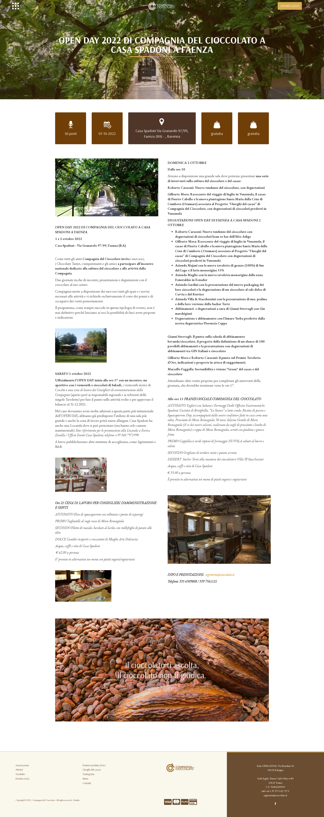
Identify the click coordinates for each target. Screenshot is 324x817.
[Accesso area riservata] (307, 5)
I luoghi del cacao (92, 769)
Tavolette (20, 774)
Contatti (87, 783)
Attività (19, 769)
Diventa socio (22, 778)
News (85, 778)
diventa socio (289, 6)
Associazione (22, 765)
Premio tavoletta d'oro (94, 765)
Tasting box (88, 774)
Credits (76, 800)
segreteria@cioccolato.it (275, 795)
